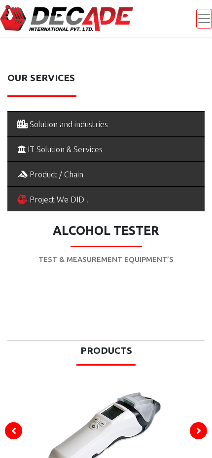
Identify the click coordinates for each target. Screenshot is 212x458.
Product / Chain (55, 174)
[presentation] (13, 430)
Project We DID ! (58, 199)
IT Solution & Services (64, 149)
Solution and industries (68, 124)
